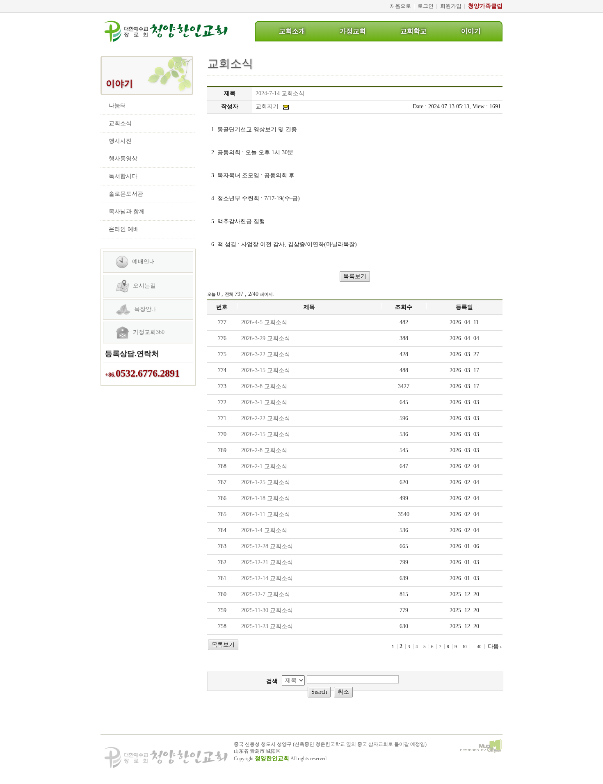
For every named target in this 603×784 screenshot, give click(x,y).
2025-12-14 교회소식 (267, 578)
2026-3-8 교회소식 (264, 386)
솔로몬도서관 (126, 194)
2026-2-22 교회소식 (265, 418)
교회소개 (292, 30)
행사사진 (120, 141)
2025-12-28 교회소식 (267, 546)
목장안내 (144, 309)
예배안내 (142, 261)
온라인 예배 (124, 229)
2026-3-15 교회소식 (265, 370)
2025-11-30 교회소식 (267, 610)
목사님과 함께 (127, 211)
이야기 (471, 30)
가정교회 (353, 30)
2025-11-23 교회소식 (267, 626)
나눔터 (117, 106)
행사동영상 (123, 158)
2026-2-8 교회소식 (264, 450)
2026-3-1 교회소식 (264, 402)
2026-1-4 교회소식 (264, 530)
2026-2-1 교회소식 (264, 466)
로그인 (426, 6)
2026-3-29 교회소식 (265, 338)
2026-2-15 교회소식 (265, 434)
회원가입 (450, 6)
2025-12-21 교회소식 (267, 562)
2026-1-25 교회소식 (265, 482)
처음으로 (400, 6)
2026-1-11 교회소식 (265, 514)
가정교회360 (147, 332)
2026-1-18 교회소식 (265, 498)
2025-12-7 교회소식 (265, 594)
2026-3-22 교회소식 (265, 354)
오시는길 (143, 286)
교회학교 (413, 30)
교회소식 (120, 123)
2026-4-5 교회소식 (264, 322)
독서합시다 (123, 176)
